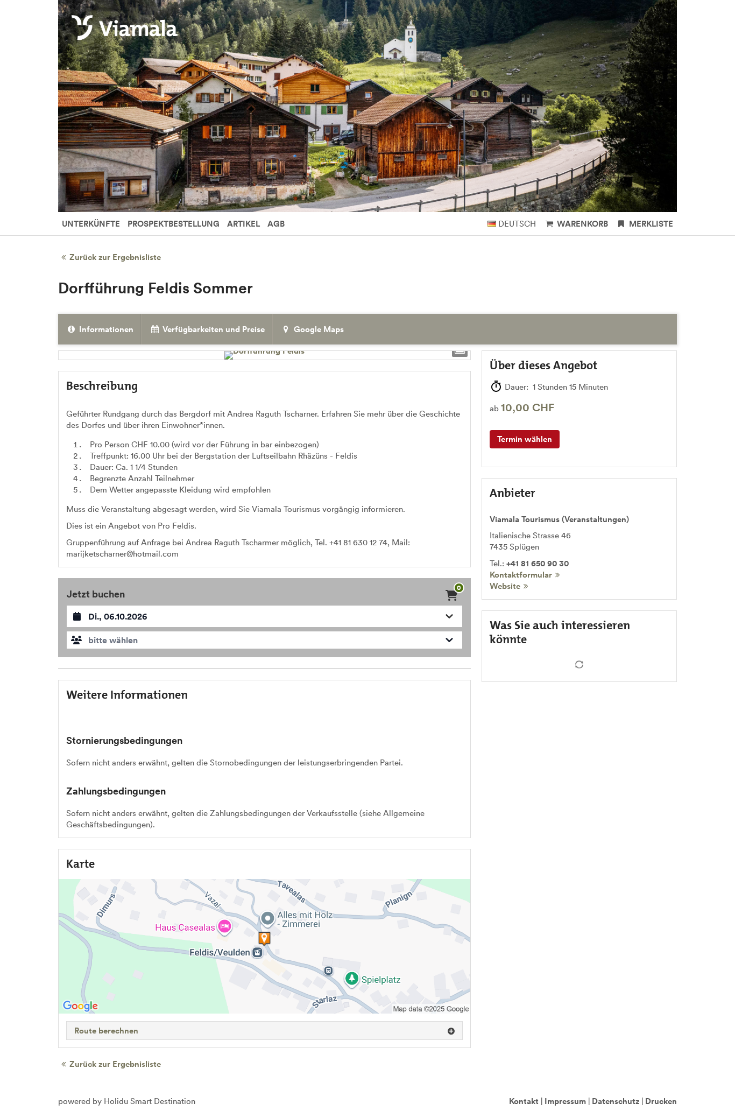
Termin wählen (524, 439)
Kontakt (524, 1101)
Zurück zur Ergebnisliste (115, 257)
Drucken (661, 1101)
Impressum (565, 1101)
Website (505, 586)
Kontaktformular (521, 574)
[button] (264, 640)
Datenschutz (615, 1101)
